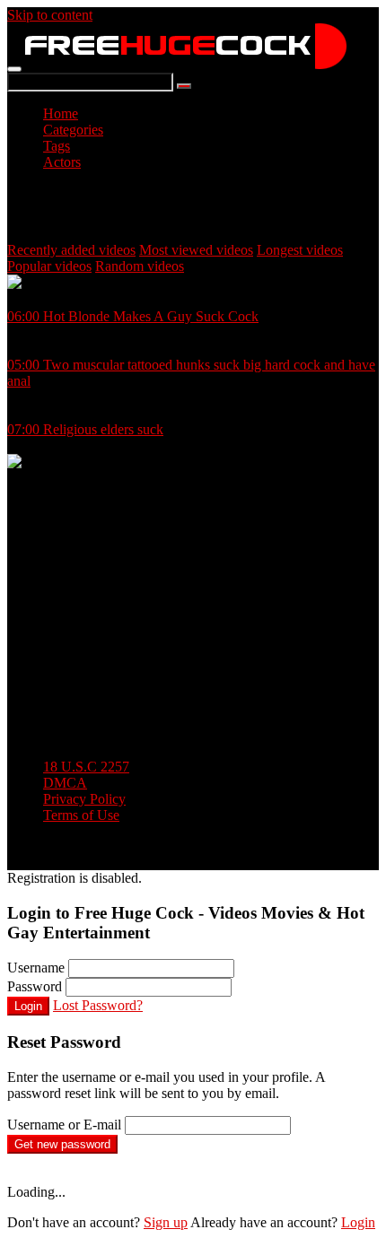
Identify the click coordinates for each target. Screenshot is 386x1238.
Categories (73, 129)
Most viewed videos (196, 249)
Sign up (166, 1222)
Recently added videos (71, 249)
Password (34, 986)
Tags (56, 145)
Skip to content (49, 14)
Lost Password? (98, 1005)
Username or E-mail (64, 1124)
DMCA (65, 782)
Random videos (139, 266)
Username (36, 967)
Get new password (62, 1144)
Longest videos (300, 249)
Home (60, 113)
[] (184, 86)
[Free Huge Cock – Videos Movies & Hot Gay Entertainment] (186, 64)
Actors (62, 162)
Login (28, 1006)
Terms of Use (81, 815)
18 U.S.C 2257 (86, 766)
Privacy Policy (84, 798)
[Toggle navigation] (14, 69)
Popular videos (49, 266)
